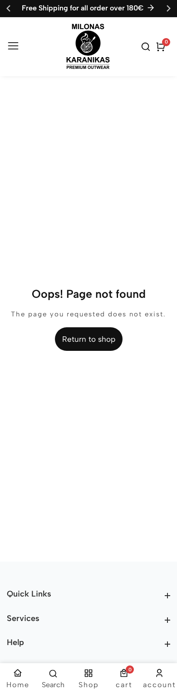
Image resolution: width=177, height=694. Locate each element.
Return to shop (88, 339)
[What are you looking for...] (147, 46)
